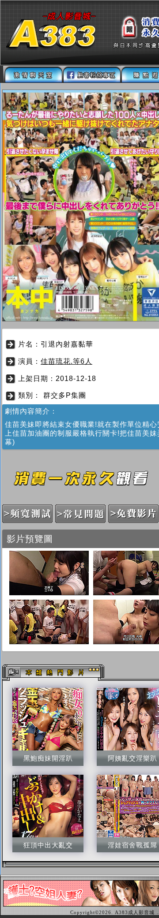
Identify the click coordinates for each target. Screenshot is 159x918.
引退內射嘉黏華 (67, 344)
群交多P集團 (64, 395)
